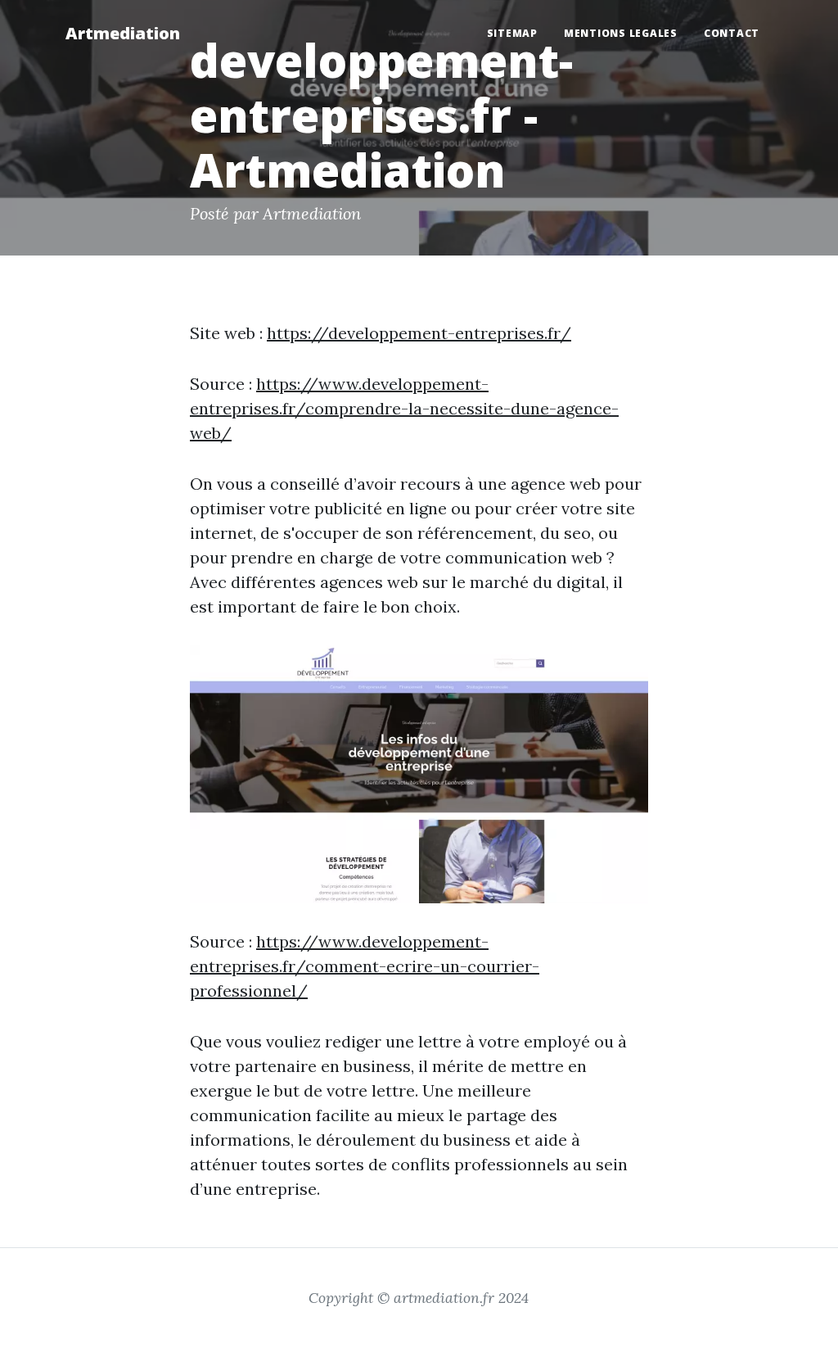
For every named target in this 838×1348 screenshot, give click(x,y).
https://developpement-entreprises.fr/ (419, 333)
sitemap (512, 33)
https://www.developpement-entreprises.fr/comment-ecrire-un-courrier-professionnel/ (364, 966)
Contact (731, 33)
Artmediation (122, 33)
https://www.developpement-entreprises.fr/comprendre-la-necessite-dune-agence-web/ (404, 408)
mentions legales (621, 33)
